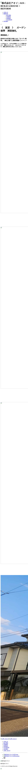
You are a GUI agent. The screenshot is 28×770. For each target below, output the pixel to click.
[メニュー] (1, 23)
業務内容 (5, 13)
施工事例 (8, 15)
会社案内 (5, 21)
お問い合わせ (6, 750)
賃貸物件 (8, 18)
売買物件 (8, 16)
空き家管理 (9, 19)
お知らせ (5, 12)
